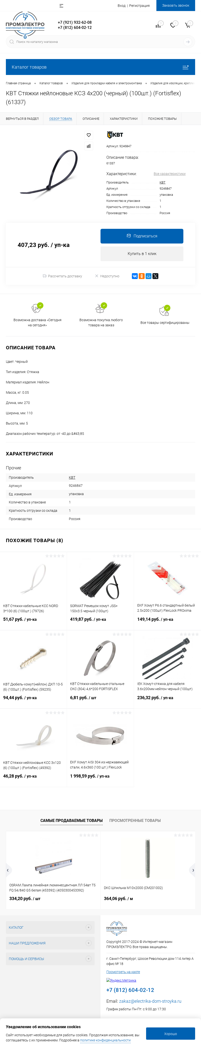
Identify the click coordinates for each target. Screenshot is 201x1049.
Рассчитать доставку (65, 276)
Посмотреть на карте (123, 972)
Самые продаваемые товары (71, 820)
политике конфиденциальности (105, 1040)
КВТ (162, 182)
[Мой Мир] (148, 276)
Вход (122, 6)
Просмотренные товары (135, 820)
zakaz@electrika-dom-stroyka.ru (150, 1001)
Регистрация (139, 6)
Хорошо (170, 1034)
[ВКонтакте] (135, 276)
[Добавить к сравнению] (88, 146)
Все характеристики (170, 174)
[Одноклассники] (142, 276)
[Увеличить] (50, 174)
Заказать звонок (175, 5)
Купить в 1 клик (142, 253)
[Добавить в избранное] (88, 135)
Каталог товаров (29, 67)
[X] (155, 276)
